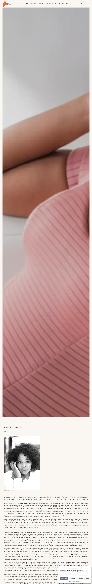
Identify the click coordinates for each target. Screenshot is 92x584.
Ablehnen (73, 578)
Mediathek (65, 3)
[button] (89, 568)
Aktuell (41, 3)
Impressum (79, 581)
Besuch (33, 3)
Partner (49, 3)
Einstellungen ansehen (84, 578)
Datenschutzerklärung (73, 581)
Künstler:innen (15, 420)
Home (5, 420)
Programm (24, 3)
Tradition (56, 3)
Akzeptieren (64, 578)
